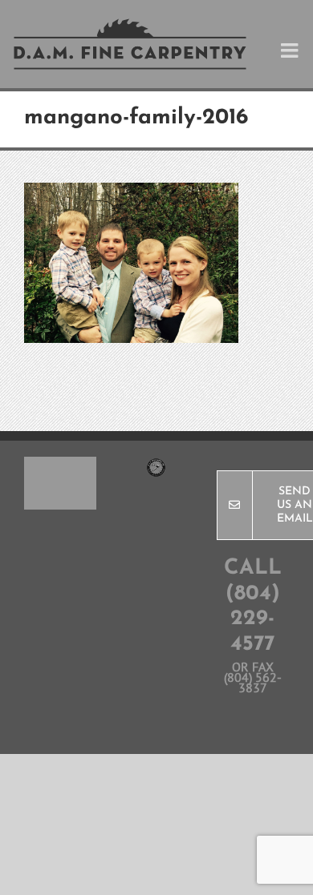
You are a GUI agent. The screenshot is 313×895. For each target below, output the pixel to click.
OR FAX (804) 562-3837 (253, 677)
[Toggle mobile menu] (291, 50)
